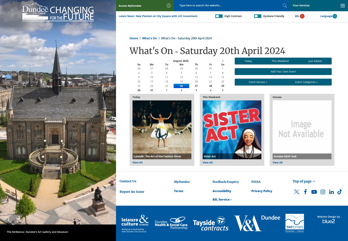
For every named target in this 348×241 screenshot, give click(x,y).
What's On (149, 38)
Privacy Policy (261, 191)
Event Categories (305, 82)
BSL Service (221, 199)
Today (248, 61)
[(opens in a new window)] (135, 223)
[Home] (58, 11)
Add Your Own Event (283, 71)
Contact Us (128, 181)
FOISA (255, 182)
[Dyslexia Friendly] (257, 16)
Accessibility (222, 191)
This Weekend (280, 61)
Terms (178, 191)
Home (134, 38)
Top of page (302, 181)
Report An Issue (132, 192)
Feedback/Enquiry (226, 182)
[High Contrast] (219, 16)
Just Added (315, 61)
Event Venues (257, 82)
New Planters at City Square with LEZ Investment (166, 16)
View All (137, 162)
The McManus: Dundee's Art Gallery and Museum (37, 232)
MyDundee (182, 182)
